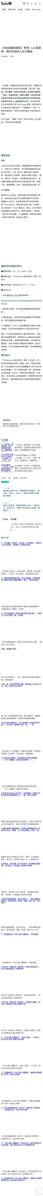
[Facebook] (24, 3)
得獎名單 (11, 9)
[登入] (35, 3)
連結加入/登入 (13, 295)
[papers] (32, 3)
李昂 (9, 478)
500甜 (27, 9)
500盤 (20, 9)
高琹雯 (15, 478)
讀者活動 (23, 478)
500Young (36, 9)
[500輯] (6, 3)
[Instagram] (28, 3)
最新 (4, 9)
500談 (3, 478)
